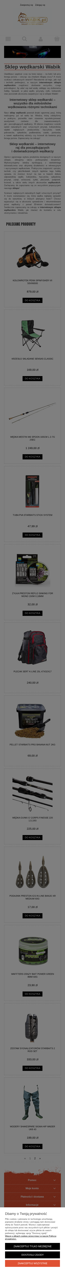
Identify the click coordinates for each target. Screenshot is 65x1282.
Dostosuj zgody (32, 1254)
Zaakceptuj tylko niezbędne (33, 1246)
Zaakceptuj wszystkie (32, 1263)
